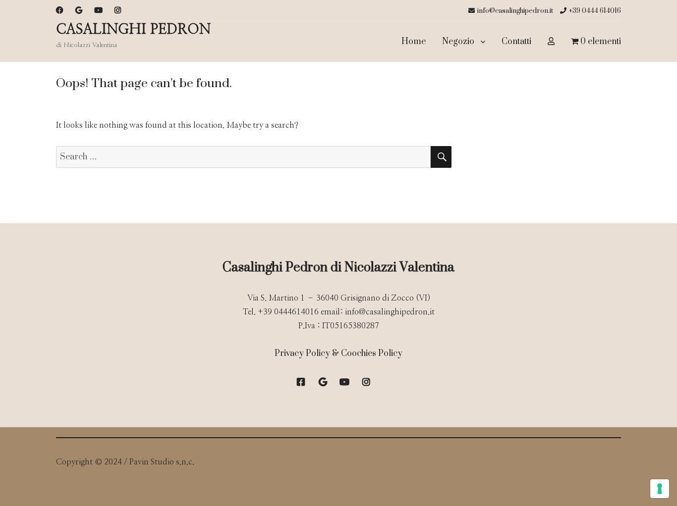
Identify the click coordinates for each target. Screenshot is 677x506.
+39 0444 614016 (595, 10)
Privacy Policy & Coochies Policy (338, 353)
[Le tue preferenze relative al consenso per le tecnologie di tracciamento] (659, 488)
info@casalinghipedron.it (515, 10)
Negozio (458, 41)
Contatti (516, 41)
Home (413, 41)
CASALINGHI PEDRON (133, 30)
